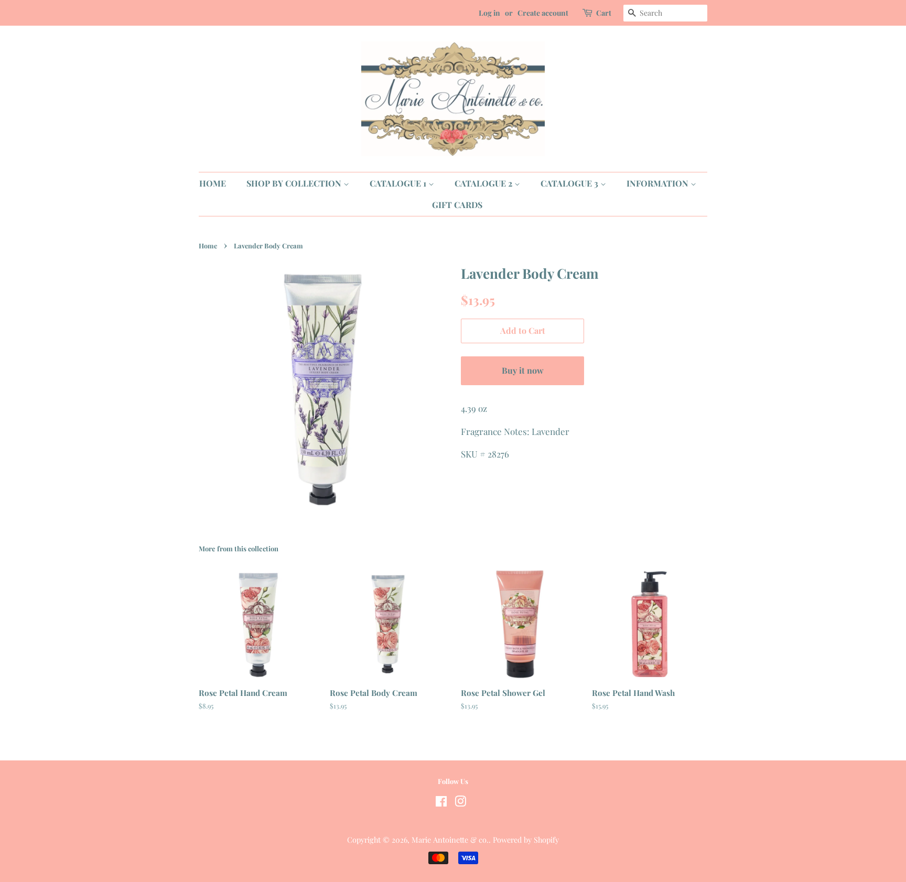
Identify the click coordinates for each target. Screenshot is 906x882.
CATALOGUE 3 (570, 183)
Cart (603, 13)
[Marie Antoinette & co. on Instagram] (460, 803)
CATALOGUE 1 (399, 183)
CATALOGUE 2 (484, 183)
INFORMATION (659, 183)
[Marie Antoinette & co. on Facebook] (441, 803)
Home (208, 245)
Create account (542, 13)
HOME (212, 183)
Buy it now (523, 370)
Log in (489, 13)
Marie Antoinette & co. (450, 839)
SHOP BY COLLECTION (294, 183)
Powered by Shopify (526, 839)
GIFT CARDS (457, 204)
